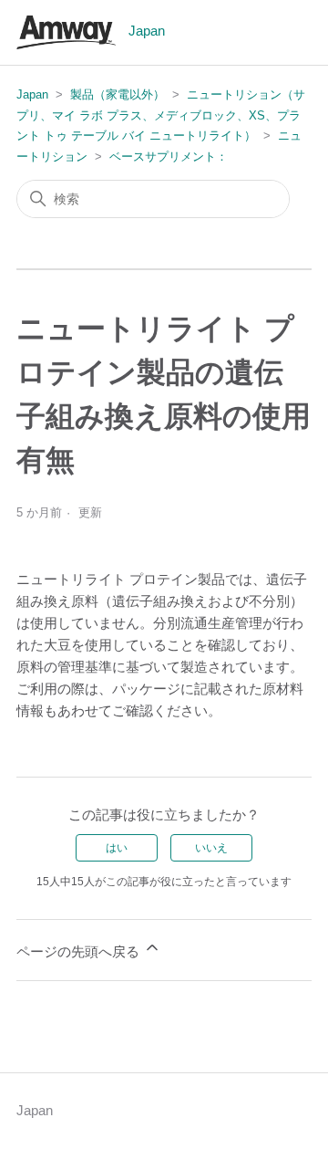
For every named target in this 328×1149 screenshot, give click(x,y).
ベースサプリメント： (168, 156)
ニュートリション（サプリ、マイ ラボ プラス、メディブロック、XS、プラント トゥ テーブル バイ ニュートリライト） (160, 115)
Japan (32, 94)
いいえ (211, 847)
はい (117, 847)
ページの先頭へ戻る (79, 951)
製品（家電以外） (117, 94)
